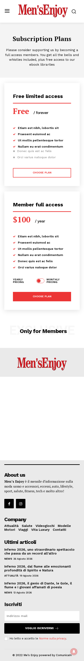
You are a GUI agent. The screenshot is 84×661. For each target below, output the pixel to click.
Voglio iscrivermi (39, 628)
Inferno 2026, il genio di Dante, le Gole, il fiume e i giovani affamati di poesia (38, 585)
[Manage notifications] (73, 651)
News (8, 558)
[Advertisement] (42, 418)
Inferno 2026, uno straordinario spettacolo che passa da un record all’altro (39, 551)
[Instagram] (20, 503)
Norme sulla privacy (52, 638)
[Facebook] (9, 503)
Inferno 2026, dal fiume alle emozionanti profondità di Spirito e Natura (37, 568)
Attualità (11, 575)
